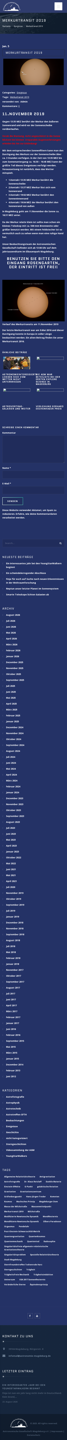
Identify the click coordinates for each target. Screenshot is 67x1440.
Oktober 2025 (13, 674)
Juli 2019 (10, 910)
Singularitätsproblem (15, 1254)
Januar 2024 (12, 792)
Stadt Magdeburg (13, 1259)
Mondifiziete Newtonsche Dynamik (21, 1221)
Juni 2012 (11, 1076)
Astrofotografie (15, 1096)
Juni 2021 (11, 869)
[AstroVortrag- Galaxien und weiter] (16, 394)
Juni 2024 (11, 762)
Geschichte (12, 1132)
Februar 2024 (13, 786)
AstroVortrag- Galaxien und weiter (16, 407)
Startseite (6, 26)
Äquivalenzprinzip (39, 1284)
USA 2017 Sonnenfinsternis (32, 1279)
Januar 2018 (12, 963)
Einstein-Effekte (12, 1186)
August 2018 (13, 940)
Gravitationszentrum (30, 1191)
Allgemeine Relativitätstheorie (19, 1176)
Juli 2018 (10, 946)
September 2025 (15, 680)
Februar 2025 (13, 715)
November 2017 (14, 969)
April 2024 (11, 774)
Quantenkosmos (37, 1236)
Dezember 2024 (14, 727)
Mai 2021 (11, 875)
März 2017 (11, 1011)
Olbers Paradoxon (52, 1221)
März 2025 (11, 709)
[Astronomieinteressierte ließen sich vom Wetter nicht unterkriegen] (16, 363)
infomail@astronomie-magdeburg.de (30, 1355)
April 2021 (11, 881)
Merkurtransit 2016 (13, 341)
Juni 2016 (11, 1029)
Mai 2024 (11, 768)
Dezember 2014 (14, 1064)
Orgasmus (9, 1226)
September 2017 (15, 981)
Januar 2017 (12, 1023)
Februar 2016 (13, 1034)
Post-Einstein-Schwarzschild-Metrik (22, 1231)
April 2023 (11, 845)
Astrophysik (13, 1102)
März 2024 (11, 780)
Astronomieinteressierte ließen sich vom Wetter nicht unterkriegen (20, 378)
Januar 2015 (12, 1058)
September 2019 (15, 904)
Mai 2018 (11, 952)
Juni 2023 (11, 833)
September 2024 (15, 745)
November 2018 (14, 928)
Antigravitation (47, 1176)
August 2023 (13, 821)
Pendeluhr (24, 1226)
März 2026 (11, 644)
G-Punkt (29, 1186)
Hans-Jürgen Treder (36, 1196)
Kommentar (9, 432)
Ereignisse (18, 26)
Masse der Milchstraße (15, 1206)
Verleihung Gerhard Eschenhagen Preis (50, 407)
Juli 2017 (10, 993)
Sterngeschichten (16, 1144)
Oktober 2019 (13, 898)
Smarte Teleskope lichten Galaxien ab (27, 594)
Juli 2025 (10, 685)
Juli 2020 (10, 887)
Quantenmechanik (13, 1241)
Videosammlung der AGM (20, 1150)
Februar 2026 (13, 650)
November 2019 (14, 892)
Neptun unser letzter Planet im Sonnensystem (32, 588)
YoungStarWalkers (16, 1155)
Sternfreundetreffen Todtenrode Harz (23, 1264)
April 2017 (11, 1005)
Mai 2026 (11, 632)
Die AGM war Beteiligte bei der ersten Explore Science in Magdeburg (48, 379)
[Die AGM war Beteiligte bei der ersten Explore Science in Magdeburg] (50, 363)
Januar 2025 (12, 721)
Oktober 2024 (13, 739)
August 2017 (13, 987)
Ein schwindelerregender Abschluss (26, 573)
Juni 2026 (11, 626)
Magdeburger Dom (48, 1201)
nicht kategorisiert (17, 1138)
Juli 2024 (10, 756)
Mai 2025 (11, 697)
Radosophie (49, 1241)
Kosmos (8, 1201)
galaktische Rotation (47, 1186)
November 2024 (14, 733)
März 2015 (11, 1052)
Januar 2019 (12, 916)
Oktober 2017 (13, 975)
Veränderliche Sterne (15, 1284)
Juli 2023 (10, 827)
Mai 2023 (11, 839)
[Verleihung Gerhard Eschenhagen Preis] (50, 394)
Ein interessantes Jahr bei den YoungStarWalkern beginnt (23, 1386)
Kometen (54, 1196)
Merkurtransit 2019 (19, 97)
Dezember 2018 (14, 922)
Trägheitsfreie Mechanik (16, 1274)
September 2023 (15, 816)
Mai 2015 (11, 1046)
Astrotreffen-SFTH (16, 1114)
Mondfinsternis (50, 1216)
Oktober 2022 (13, 857)
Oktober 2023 (13, 810)
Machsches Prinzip (25, 1201)
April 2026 (11, 638)
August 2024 (13, 751)
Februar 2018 (13, 958)
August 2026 (13, 614)
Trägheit (30, 1269)
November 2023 (14, 804)
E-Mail (5, 483)
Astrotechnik (13, 1108)
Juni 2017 (11, 999)
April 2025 (11, 703)
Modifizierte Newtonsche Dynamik (21, 1216)
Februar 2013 (13, 1070)
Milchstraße (34, 1211)
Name (5, 467)
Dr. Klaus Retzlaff (32, 1181)
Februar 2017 (13, 1017)
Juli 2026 (10, 620)
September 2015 (15, 1040)
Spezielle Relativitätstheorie (44, 1254)
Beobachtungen (15, 1120)
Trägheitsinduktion (43, 1274)
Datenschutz (33, 1435)
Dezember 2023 (14, 798)
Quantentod (33, 1241)
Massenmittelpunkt (41, 1206)
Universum (9, 1279)
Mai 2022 (11, 863)
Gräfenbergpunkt (13, 1196)
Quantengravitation (14, 1236)
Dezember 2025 (14, 662)
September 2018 (15, 934)
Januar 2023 (12, 851)
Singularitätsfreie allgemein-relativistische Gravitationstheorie (26, 1248)
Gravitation (10, 1191)
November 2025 (14, 668)
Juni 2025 (11, 691)
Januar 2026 (12, 656)
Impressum (57, 1431)
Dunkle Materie (53, 1181)
